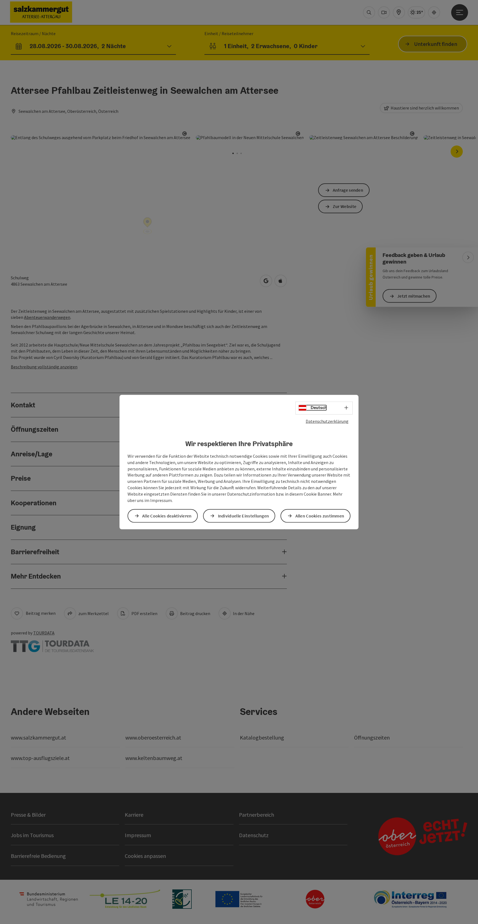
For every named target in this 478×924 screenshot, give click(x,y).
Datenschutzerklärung (327, 421)
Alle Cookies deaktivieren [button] (167, 516)
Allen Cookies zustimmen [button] (319, 516)
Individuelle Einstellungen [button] (243, 516)
